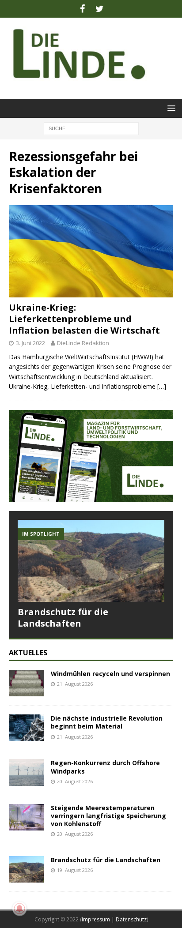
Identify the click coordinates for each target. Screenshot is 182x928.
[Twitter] (99, 9)
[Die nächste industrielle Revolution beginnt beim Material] (26, 727)
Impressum (96, 919)
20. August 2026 (75, 781)
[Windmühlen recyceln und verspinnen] (26, 683)
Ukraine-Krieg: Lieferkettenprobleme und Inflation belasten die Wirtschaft (84, 318)
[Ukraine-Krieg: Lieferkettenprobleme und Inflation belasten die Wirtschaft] (91, 251)
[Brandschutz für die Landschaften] (91, 561)
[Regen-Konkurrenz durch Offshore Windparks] (26, 772)
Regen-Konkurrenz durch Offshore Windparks (105, 767)
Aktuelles (28, 652)
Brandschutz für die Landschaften (63, 617)
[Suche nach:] (91, 128)
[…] (161, 386)
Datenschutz (131, 919)
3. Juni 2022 (30, 343)
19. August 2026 (75, 870)
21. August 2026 (75, 683)
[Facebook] (82, 9)
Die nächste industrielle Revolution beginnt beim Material (107, 722)
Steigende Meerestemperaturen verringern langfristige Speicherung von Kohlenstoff (108, 816)
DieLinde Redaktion (83, 343)
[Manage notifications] (19, 909)
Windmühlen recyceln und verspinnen (110, 673)
